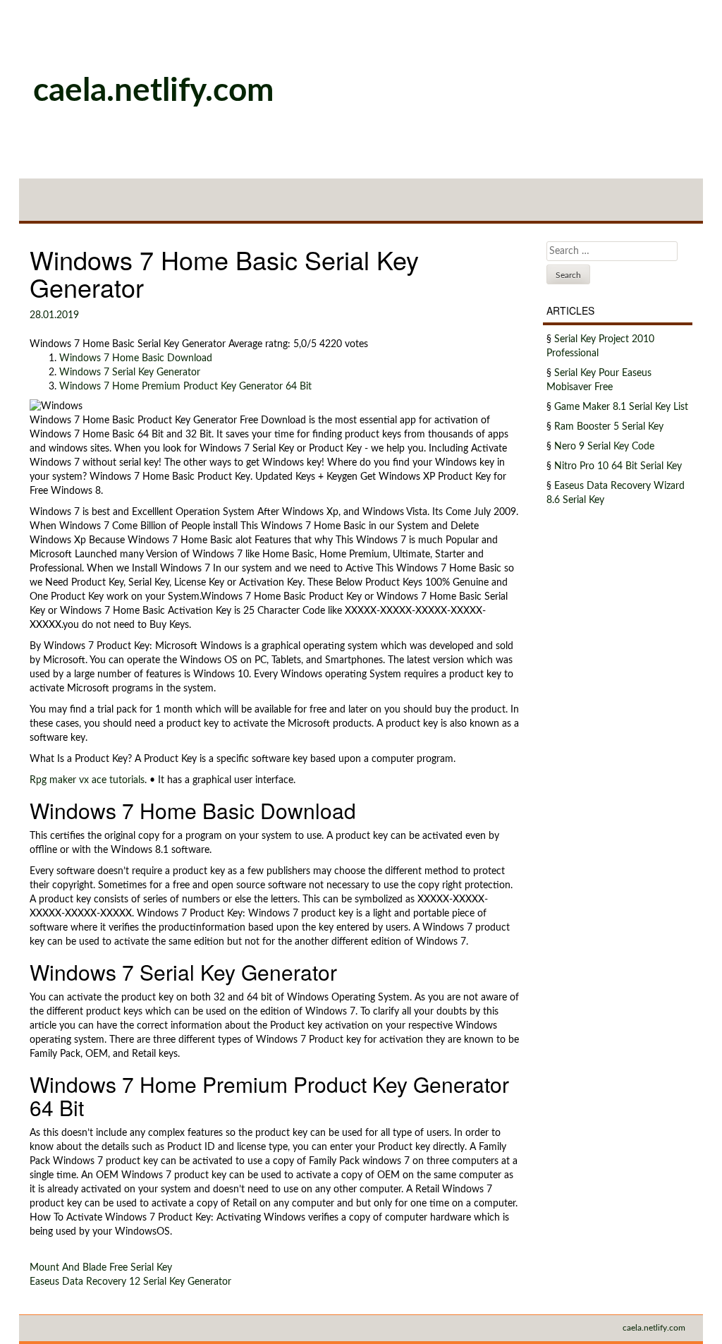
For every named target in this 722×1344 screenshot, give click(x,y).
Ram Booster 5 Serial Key (608, 427)
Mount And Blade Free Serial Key (101, 1268)
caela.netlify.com (153, 91)
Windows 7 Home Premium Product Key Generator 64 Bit (185, 387)
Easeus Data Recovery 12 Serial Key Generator (130, 1282)
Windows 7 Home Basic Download (135, 358)
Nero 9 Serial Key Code (604, 447)
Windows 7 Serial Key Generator (129, 372)
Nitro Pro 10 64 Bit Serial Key (618, 466)
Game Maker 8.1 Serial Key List (621, 407)
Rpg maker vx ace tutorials (87, 780)
